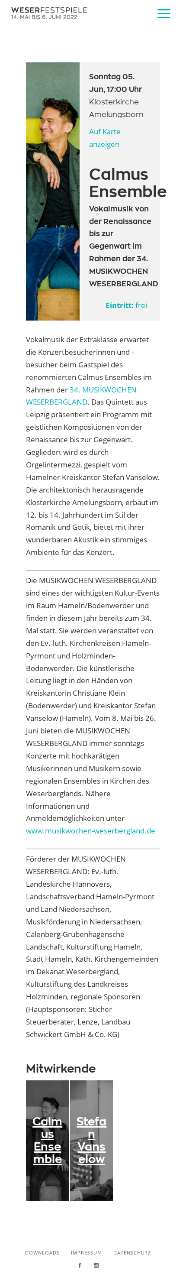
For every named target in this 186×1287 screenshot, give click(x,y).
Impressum (86, 1252)
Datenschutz (132, 1252)
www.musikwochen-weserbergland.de (90, 831)
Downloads (42, 1252)
